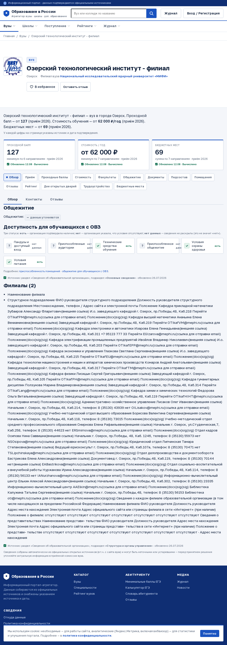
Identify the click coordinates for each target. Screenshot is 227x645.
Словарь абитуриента (141, 593)
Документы (156, 177)
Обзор (13, 177)
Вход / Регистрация (203, 13)
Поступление (55, 26)
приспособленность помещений (39, 271)
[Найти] (151, 13)
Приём (30, 177)
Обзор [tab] (13, 199)
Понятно (209, 633)
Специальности (85, 587)
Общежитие (132, 177)
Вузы (8, 26)
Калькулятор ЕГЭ (137, 587)
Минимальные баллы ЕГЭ (143, 581)
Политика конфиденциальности (27, 623)
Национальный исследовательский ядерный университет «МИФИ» (114, 76)
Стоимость (83, 177)
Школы (28, 26)
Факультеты (107, 177)
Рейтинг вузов (84, 593)
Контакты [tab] (34, 199)
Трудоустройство (96, 186)
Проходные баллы (54, 177)
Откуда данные (15, 617)
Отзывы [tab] (56, 199)
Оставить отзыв (75, 87)
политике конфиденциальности (87, 635)
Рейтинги (85, 26)
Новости (183, 587)
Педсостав (179, 177)
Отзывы (131, 599)
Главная (9, 36)
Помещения (203, 177)
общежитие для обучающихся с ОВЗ (85, 271)
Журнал (170, 13)
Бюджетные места (130, 186)
